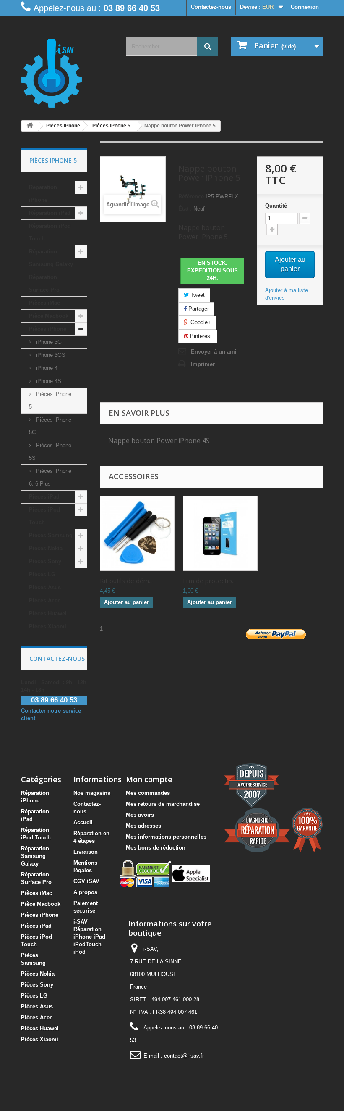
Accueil (83, 822)
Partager (198, 309)
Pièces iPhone (47, 329)
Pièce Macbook (48, 316)
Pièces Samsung (51, 535)
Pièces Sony (45, 561)
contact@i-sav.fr (184, 1056)
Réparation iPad (49, 213)
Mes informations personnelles (166, 837)
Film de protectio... (209, 580)
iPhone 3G (48, 342)
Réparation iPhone (43, 193)
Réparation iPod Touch (50, 232)
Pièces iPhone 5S (50, 451)
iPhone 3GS (49, 355)
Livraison (85, 852)
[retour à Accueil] (30, 126)
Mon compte (149, 779)
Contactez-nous (211, 7)
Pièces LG (42, 574)
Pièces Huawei (48, 613)
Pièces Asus (45, 587)
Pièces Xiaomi (47, 626)
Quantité (276, 206)
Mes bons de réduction (155, 847)
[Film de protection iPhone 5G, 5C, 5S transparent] (220, 533)
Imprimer (203, 364)
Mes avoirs (140, 815)
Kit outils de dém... (126, 580)
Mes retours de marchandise (163, 804)
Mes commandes (148, 793)
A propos (85, 892)
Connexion (305, 7)
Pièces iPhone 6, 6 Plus (50, 477)
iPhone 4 (45, 368)
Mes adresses (143, 826)
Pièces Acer (44, 600)
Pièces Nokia (46, 548)
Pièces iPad (44, 496)
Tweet (197, 295)
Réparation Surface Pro (44, 283)
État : (185, 209)
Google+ (200, 322)
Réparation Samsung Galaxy (51, 257)
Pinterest (200, 336)
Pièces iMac (44, 303)
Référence (191, 196)
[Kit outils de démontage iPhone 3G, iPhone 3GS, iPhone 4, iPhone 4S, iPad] (137, 533)
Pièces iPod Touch (44, 516)
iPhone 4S (47, 381)
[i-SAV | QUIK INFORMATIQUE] (67, 70)
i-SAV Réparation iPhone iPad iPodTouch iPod (89, 936)
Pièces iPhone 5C (50, 426)
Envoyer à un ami (214, 351)
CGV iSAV (86, 881)
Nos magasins (91, 793)
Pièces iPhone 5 (50, 400)
